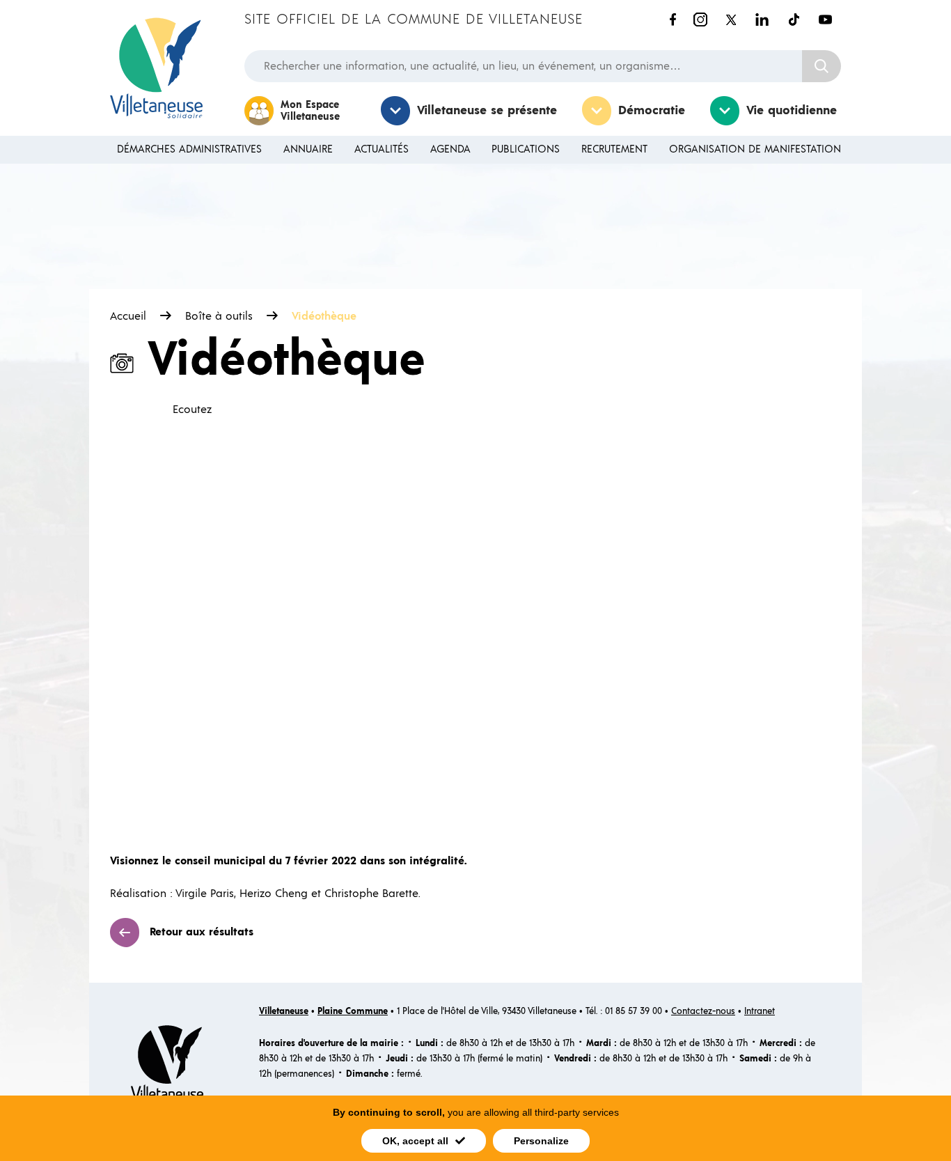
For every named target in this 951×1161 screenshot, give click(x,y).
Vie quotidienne (791, 110)
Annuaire (308, 149)
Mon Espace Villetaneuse (310, 111)
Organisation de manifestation (755, 149)
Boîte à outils (219, 316)
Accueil (128, 316)
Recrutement (614, 149)
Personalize (541, 1140)
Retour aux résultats (201, 931)
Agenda (450, 149)
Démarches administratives (189, 149)
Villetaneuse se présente (487, 110)
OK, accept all (415, 1140)
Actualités (381, 149)
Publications (526, 149)
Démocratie (651, 110)
